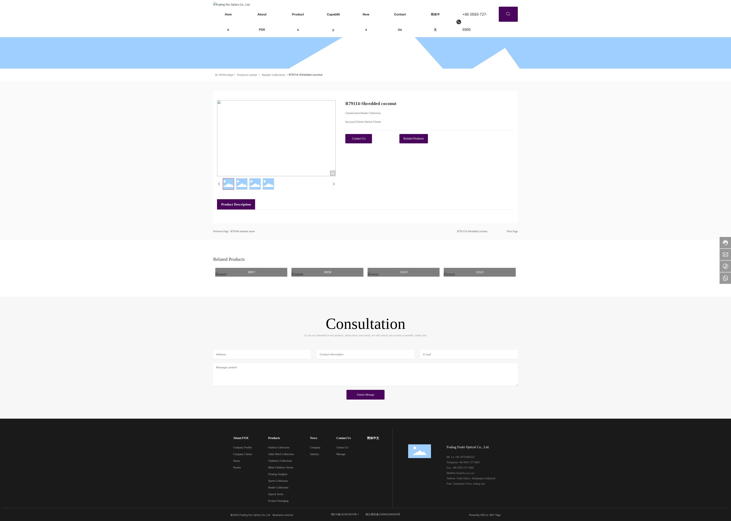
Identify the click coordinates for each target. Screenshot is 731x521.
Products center (247, 74)
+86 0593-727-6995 (474, 22)
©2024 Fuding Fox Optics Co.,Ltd (250, 514)
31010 (403, 272)
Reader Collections (273, 74)
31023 (480, 272)
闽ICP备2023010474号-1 (345, 514)
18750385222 (467, 457)
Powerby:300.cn (478, 514)
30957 (251, 272)
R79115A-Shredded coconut (472, 231)
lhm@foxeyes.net (465, 473)
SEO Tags (495, 514)
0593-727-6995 (471, 462)
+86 (457, 457)
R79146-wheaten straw (242, 231)
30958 (327, 272)
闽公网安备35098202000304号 (383, 514)
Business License (283, 514)
